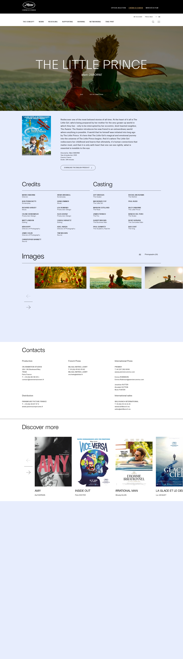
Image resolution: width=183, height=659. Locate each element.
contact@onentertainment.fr (33, 380)
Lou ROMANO (62, 208)
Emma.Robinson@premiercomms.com (129, 380)
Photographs (151, 254)
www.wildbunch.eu (122, 407)
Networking (95, 22)
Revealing (53, 22)
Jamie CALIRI (27, 233)
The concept (28, 22)
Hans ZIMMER (63, 201)
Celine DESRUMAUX (30, 214)
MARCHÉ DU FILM (152, 8)
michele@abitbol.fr (75, 374)
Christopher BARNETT (31, 239)
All (140, 254)
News (41, 22)
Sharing (81, 22)
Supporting (67, 22)
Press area (149, 17)
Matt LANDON (28, 220)
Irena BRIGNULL (64, 195)
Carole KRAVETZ (64, 220)
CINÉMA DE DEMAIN (136, 8)
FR (156, 17)
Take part (109, 22)
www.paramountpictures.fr (32, 407)
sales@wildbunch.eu (123, 409)
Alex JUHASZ (62, 214)
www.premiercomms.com (125, 372)
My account (138, 17)
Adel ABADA (62, 227)
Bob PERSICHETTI (29, 201)
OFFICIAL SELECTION (118, 8)
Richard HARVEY (29, 208)
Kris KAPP (26, 227)
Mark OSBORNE (28, 195)
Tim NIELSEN (62, 233)
